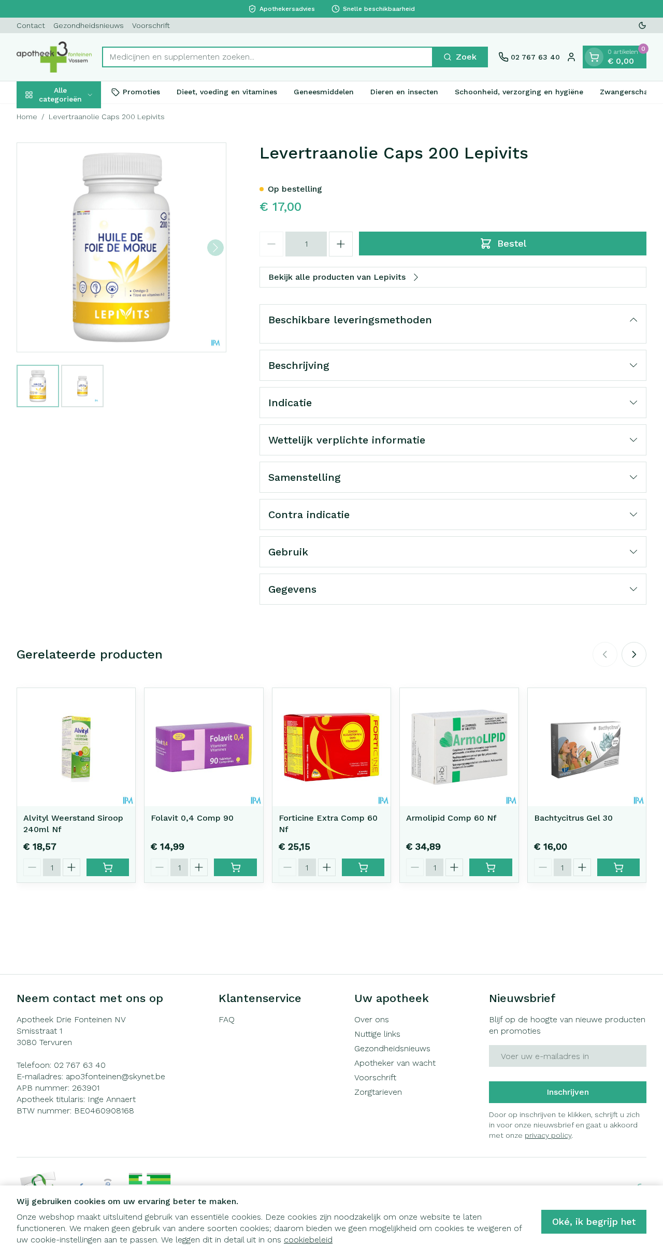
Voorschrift (151, 25)
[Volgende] (215, 247)
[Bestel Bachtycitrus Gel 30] (618, 867)
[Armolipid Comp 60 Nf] (459, 747)
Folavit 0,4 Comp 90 (192, 818)
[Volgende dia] (634, 654)
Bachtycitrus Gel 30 (573, 818)
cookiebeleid (308, 1240)
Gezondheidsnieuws (88, 25)
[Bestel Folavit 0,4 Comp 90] (235, 867)
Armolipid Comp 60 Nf (451, 818)
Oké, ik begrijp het (594, 1221)
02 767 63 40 (80, 1065)
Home (27, 116)
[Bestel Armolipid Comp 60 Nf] (490, 867)
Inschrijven (567, 1092)
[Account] (571, 57)
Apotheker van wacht (395, 1063)
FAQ (227, 1019)
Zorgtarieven (378, 1092)
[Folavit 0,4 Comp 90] (204, 747)
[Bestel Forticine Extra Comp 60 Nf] (363, 867)
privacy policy (548, 1135)
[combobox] (267, 57)
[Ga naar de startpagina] (54, 57)
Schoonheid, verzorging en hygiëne (519, 92)
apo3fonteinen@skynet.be (115, 1076)
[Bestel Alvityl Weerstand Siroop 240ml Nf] (108, 867)
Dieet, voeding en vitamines (227, 92)
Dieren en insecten (404, 92)
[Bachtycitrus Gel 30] (587, 747)
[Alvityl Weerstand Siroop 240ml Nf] (76, 747)
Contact (31, 25)
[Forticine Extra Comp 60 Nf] (331, 747)
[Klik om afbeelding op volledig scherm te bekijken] (121, 247)
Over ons (371, 1019)
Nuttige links (377, 1034)
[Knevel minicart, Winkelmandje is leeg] (594, 57)
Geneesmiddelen (324, 92)
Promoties (141, 92)
